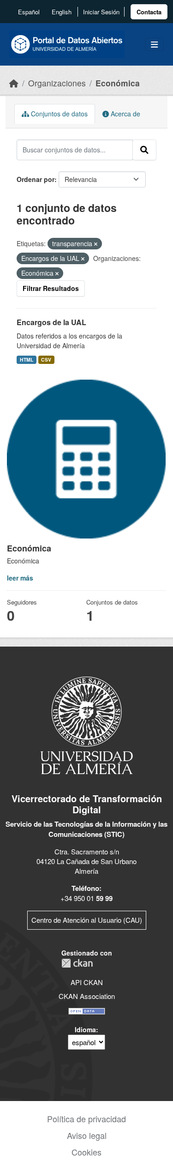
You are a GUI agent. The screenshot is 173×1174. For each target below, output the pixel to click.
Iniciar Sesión (101, 11)
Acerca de (124, 113)
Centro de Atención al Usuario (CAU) (86, 920)
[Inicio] (13, 83)
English (62, 11)
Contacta (149, 11)
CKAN (77, 963)
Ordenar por (35, 179)
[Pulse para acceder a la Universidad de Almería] (87, 724)
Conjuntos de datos (58, 113)
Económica (117, 83)
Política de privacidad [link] (86, 1119)
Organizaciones (57, 83)
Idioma (85, 1029)
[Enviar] (144, 149)
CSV (46, 359)
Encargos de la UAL (51, 322)
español (29, 11)
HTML (26, 359)
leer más (20, 577)
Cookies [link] (86, 1152)
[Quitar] (95, 244)
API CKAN (87, 982)
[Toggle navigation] (154, 44)
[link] (149, 11)
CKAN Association (87, 996)
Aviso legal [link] (87, 1135)
